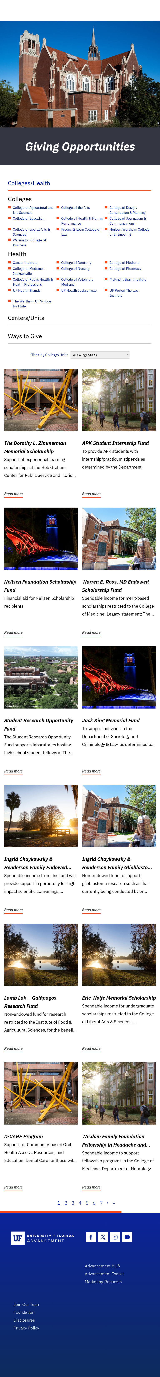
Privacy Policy (26, 1328)
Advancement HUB (102, 1266)
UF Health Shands (26, 290)
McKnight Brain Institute (128, 279)
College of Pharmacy (125, 269)
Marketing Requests (103, 1281)
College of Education (28, 218)
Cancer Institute (25, 263)
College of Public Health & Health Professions (33, 281)
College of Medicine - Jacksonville (29, 271)
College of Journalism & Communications (128, 220)
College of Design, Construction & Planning (128, 210)
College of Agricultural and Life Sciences (33, 210)
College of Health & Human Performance (82, 220)
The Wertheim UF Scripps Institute (32, 303)
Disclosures (24, 1320)
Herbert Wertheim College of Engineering (130, 231)
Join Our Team (27, 1304)
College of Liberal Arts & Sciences (31, 231)
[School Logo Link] (43, 1238)
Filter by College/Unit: (49, 355)
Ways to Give (25, 336)
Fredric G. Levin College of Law (80, 231)
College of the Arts (75, 208)
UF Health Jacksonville (79, 290)
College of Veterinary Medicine (77, 281)
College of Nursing (75, 269)
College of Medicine (124, 263)
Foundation (24, 1312)
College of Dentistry (76, 263)
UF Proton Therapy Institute (124, 292)
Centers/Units (26, 318)
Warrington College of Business (29, 242)
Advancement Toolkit (104, 1274)
